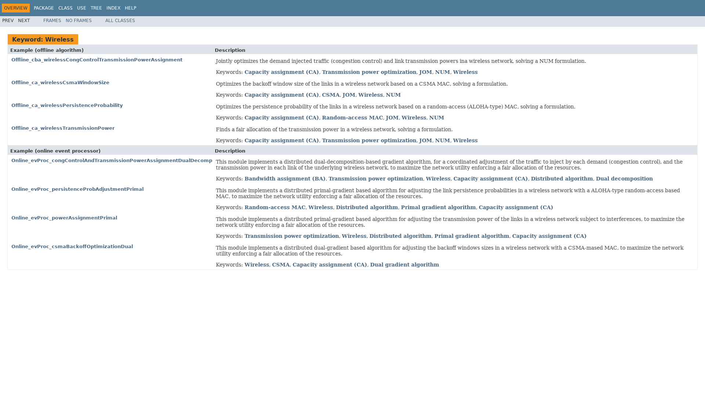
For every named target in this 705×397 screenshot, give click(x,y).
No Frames (79, 20)
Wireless (465, 72)
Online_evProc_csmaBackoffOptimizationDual (72, 246)
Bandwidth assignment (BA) (285, 179)
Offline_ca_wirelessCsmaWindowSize (60, 82)
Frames (52, 20)
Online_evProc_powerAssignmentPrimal (64, 218)
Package (44, 8)
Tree (96, 8)
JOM (425, 72)
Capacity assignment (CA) (282, 72)
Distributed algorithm (562, 179)
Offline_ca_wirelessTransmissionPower (63, 128)
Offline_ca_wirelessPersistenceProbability (67, 105)
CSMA (331, 95)
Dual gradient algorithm (404, 265)
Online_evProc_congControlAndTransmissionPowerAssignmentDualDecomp (111, 160)
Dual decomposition (624, 179)
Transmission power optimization (369, 72)
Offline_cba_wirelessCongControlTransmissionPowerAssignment (96, 59)
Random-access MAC (352, 118)
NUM (442, 72)
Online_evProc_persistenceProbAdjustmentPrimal (77, 189)
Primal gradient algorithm (438, 207)
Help (130, 8)
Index (113, 8)
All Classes (120, 20)
